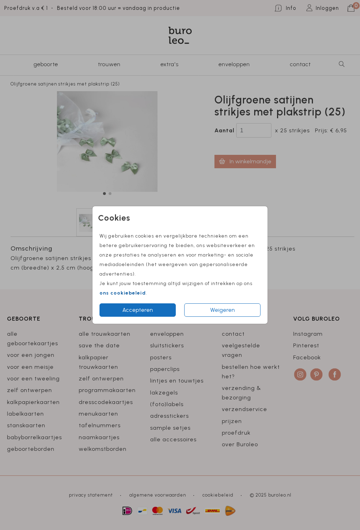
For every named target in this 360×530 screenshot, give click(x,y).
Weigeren (222, 310)
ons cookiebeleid (122, 293)
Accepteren (137, 310)
